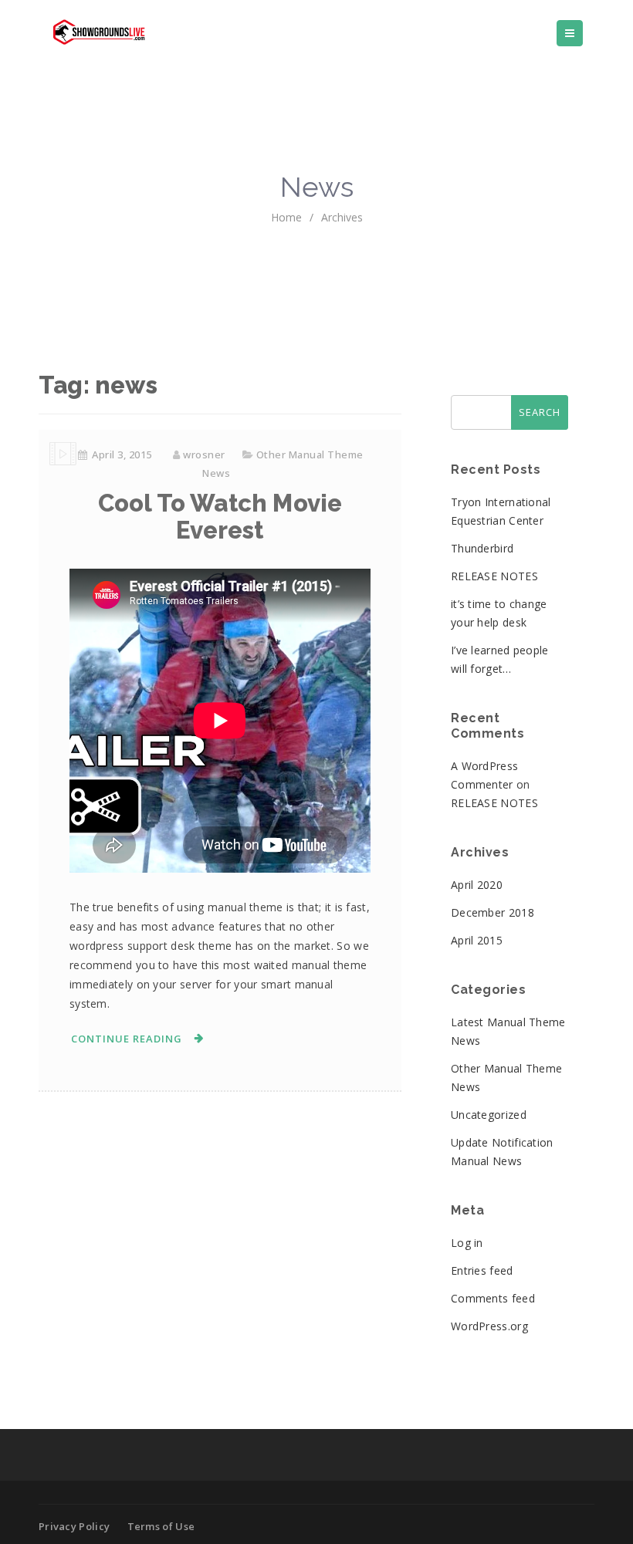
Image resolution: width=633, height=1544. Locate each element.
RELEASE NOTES (494, 576)
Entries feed (482, 1270)
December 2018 (492, 912)
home (286, 217)
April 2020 (477, 884)
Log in (467, 1242)
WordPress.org (489, 1326)
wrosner (204, 454)
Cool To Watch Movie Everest (220, 516)
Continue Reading (126, 1039)
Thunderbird (482, 548)
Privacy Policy (74, 1526)
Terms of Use (161, 1526)
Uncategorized (488, 1114)
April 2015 (477, 940)
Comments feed (493, 1298)
